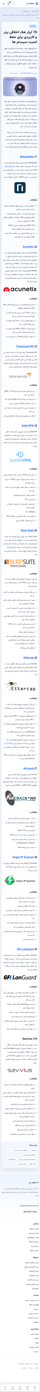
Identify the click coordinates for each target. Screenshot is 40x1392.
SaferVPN (28, 426)
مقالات (36, 1338)
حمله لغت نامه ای (20, 835)
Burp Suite (27, 531)
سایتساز (36, 1309)
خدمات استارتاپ (33, 1318)
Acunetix (28, 247)
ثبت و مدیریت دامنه (32, 1300)
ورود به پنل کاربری (30, 1211)
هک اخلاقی (32, 1164)
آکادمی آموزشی (34, 1347)
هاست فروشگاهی (33, 1237)
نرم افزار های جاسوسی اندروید (27, 1159)
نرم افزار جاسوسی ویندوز (21, 1150)
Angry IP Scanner (23, 857)
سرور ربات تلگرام (33, 1280)
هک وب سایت (22, 1164)
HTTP (7, 743)
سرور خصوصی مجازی (32, 1262)
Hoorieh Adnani (25, 73)
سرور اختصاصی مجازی (31, 1267)
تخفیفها (36, 1322)
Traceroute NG (25, 347)
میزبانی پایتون (34, 1250)
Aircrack (28, 769)
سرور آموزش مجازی (32, 1284)
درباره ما (36, 1351)
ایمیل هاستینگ (34, 1242)
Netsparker (27, 157)
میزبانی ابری (35, 1246)
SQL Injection (10, 166)
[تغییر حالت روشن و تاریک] (13, 3)
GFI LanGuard (25, 949)
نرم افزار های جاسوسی (29, 1155)
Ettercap (29, 658)
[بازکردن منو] (3, 3)
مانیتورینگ (35, 1288)
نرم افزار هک (12, 1159)
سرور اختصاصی (34, 1271)
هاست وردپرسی (34, 1233)
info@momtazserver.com (29, 1206)
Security (26, 11)
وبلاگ (37, 1343)
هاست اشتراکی (34, 1229)
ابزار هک (33, 1150)
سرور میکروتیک (34, 1275)
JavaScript (21, 263)
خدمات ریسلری (34, 1313)
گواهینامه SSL (34, 1305)
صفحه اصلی (35, 11)
